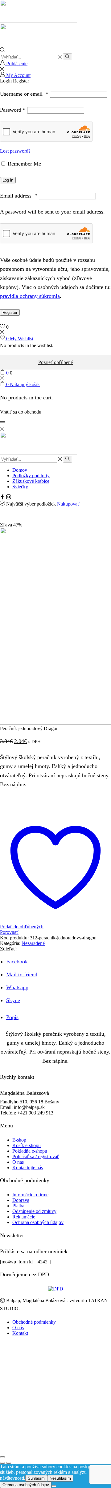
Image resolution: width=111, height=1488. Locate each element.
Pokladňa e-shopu (29, 1151)
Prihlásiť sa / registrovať (35, 1156)
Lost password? (15, 151)
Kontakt (20, 1333)
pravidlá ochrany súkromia (30, 296)
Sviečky (20, 486)
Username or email (24, 94)
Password (13, 110)
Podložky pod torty (31, 475)
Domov (19, 470)
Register (9, 312)
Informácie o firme (30, 1194)
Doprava (20, 1200)
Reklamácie (23, 1216)
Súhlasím (36, 1478)
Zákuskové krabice (30, 481)
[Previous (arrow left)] (2, 1463)
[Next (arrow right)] (8, 1463)
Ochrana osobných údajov (38, 1222)
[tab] (12, 1017)
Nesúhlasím (60, 1478)
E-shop (19, 1139)
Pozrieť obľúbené (55, 362)
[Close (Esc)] (2, 1457)
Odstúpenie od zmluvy (34, 1211)
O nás (18, 1162)
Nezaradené (33, 943)
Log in (7, 180)
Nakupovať (68, 503)
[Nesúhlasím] (53, 1486)
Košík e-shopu (26, 1145)
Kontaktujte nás (27, 1167)
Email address (18, 196)
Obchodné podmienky (34, 1322)
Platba (18, 1205)
